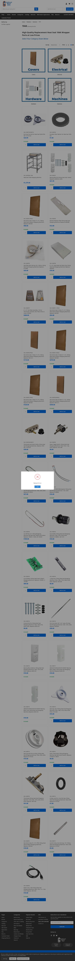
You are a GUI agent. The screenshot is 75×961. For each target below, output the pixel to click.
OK (37, 486)
